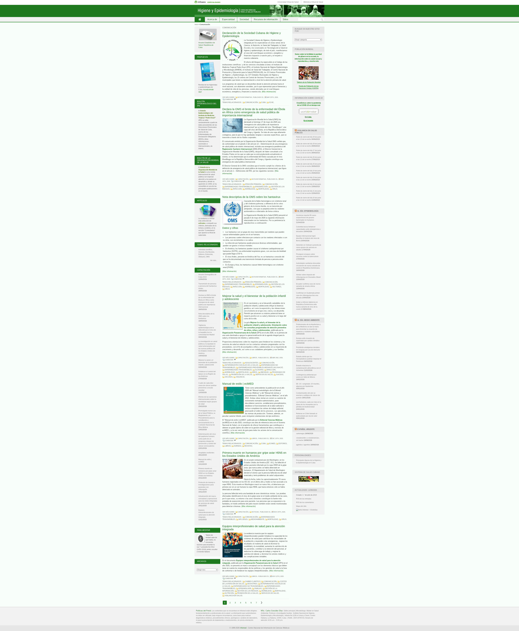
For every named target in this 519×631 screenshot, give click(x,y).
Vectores (276, 287)
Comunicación (251, 102)
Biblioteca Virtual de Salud (313, 2)
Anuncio (201, 252)
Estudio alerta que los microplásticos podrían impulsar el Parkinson (308, 359)
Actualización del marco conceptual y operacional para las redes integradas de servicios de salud (207, 499)
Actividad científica (205, 250)
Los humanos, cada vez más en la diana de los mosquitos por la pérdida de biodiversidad (308, 404)
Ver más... (213, 260)
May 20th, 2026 (272, 97)
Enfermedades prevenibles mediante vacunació (261, 367)
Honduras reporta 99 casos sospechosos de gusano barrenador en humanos (306, 217)
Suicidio (279, 374)
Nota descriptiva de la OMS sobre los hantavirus (251, 196)
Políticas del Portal (203, 611)
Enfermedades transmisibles (238, 187)
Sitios (285, 19)
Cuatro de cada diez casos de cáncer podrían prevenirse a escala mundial (207, 386)
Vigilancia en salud (233, 596)
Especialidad (228, 19)
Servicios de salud (264, 374)
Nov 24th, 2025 (279, 512)
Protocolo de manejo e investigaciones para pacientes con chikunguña (206, 486)
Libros (254, 357)
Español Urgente (306, 429)
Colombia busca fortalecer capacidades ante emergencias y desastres (308, 229)
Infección (237, 189)
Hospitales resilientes (206, 453)
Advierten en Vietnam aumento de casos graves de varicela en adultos (308, 247)
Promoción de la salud (241, 374)
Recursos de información (266, 19)
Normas (237, 446)
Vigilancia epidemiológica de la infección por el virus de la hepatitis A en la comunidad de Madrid (207, 330)
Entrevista (209, 254)
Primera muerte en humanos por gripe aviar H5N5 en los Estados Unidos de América (254, 454)
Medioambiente (257, 519)
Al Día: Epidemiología (307, 211)
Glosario (259, 370)
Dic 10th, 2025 (277, 438)
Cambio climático (252, 581)
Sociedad (244, 19)
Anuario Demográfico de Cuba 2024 (207, 276)
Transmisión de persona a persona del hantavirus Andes (207, 286)
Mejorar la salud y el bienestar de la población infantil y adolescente (207, 362)
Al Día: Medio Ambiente (308, 320)
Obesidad (264, 372)
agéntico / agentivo (303, 445)
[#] (235, 99)
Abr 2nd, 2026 (277, 357)
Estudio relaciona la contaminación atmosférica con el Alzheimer (308, 368)
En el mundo (308, 121)
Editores (283, 443)
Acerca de (212, 19)
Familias (258, 588)
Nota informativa (245, 97)
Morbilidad (250, 189)
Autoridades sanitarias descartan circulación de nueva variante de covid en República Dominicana (308, 265)
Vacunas (229, 377)
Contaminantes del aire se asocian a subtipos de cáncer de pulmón (308, 395)
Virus (274, 189)
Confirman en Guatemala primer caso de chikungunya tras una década (308, 295)
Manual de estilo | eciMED (238, 383)
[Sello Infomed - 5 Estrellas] (306, 510)
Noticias (255, 512)
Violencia (240, 377)
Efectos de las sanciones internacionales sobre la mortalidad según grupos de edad (207, 400)
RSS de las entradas (303, 499)
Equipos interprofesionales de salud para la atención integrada (206, 513)
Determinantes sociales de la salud (241, 365)
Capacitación (243, 179)
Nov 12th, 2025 (278, 576)
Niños (254, 372)
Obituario (201, 257)
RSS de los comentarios (305, 502)
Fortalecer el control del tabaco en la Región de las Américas (207, 374)
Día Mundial (209, 252)
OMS (208, 257)
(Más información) (269, 92)
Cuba (263, 102)
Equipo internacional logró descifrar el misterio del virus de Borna (307, 238)
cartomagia (300, 433)
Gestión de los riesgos (247, 591)
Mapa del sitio (301, 506)
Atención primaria (253, 184)
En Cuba (308, 117)
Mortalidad (263, 189)
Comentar (229, 99)
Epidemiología (261, 187)
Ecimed (272, 443)
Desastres (252, 584)
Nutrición (229, 593)
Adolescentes (251, 363)
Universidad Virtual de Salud (288, 2)
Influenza (243, 519)
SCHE (271, 102)
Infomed (243, 628)
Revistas (248, 446)
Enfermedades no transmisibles (248, 586)
